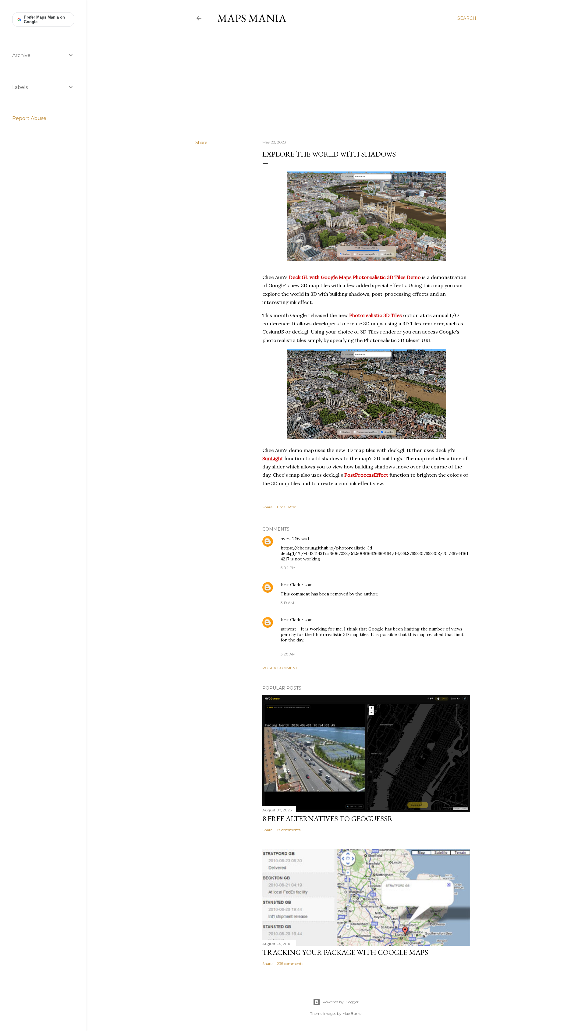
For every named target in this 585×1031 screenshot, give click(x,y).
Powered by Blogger (341, 1002)
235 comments (290, 963)
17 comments (288, 830)
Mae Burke (351, 1013)
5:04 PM (288, 567)
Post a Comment (279, 668)
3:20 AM (288, 654)
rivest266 (290, 539)
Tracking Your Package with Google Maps (345, 952)
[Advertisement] (336, 82)
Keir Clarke (292, 585)
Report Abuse (29, 118)
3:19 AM (287, 602)
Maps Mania (251, 18)
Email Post (286, 507)
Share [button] (201, 142)
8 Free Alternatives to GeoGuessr (327, 818)
